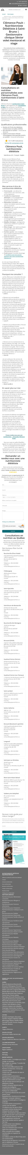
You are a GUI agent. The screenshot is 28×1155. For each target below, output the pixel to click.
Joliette (4, 989)
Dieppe (4, 1039)
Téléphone (4, 495)
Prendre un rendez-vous (14, 9)
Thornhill (4, 1022)
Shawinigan (5, 1008)
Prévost (12, 995)
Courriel (3, 490)
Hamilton (4, 1018)
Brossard (4, 986)
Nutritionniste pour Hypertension (11, 930)
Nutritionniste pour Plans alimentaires (13, 952)
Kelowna (4, 1044)
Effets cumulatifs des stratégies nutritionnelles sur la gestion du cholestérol (11, 1133)
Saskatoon (9, 1049)
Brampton (5, 1017)
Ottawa (21, 1020)
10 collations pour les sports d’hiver (12, 1107)
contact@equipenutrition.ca (19, 3)
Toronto (10, 1022)
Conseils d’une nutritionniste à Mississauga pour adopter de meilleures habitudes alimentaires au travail (13, 1078)
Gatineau (17, 988)
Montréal (4, 993)
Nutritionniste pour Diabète (10, 913)
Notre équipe (10, 14)
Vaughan (20, 1022)
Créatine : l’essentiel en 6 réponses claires (14, 1113)
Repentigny (5, 997)
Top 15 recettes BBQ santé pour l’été (12, 1067)
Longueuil (16, 989)
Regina (4, 1049)
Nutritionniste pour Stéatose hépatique (13, 961)
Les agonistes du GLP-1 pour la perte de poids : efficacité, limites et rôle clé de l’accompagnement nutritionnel (13, 1116)
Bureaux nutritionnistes (7, 886)
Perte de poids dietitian (8, 950)
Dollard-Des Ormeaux (8, 988)
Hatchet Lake (17, 1034)
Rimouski (11, 997)
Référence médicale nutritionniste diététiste (12, 877)
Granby (23, 988)
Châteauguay (11, 986)
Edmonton (10, 1029)
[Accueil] (2, 9)
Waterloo (4, 1024)
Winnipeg (5, 1054)
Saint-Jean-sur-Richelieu (15, 1002)
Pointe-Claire (5, 995)
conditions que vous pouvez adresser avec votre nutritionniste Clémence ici (13, 256)
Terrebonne (19, 1008)
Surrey (9, 1044)
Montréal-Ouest (12, 993)
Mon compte (23, 5)
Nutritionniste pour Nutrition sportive (13, 948)
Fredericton (10, 1039)
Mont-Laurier (10, 991)
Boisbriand (11, 984)
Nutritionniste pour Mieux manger (12, 945)
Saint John (22, 1039)
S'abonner (14, 831)
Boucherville (17, 984)
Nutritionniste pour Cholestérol (11, 908)
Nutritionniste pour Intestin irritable (12, 932)
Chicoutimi (19, 986)
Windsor (10, 1024)
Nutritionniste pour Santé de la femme (13, 954)
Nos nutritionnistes (6, 884)
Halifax (11, 1034)
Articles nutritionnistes (7, 888)
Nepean (11, 1020)
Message (4, 510)
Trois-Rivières (6, 1010)
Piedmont (20, 993)
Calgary (4, 1029)
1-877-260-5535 (22, 1)
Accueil (4, 14)
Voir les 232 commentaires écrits (14, 143)
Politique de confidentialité (8, 521)
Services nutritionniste (7, 882)
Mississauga (5, 1020)
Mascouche (22, 989)
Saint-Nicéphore (12, 1004)
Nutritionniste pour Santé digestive (12, 956)
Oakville (16, 1020)
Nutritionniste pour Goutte (9, 924)
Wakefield (5, 1012)
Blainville (4, 984)
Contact (4, 879)
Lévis (11, 989)
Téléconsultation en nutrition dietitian (13, 967)
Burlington (11, 1017)
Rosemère (17, 997)
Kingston (10, 1018)
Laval (8, 989)
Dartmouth (5, 1034)
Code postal (4, 505)
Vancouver (15, 1044)
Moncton (16, 1039)
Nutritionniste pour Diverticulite (11, 915)
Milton (21, 1018)
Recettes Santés (5, 890)
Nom (3, 484)
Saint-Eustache (13, 1001)
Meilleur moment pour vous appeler (9, 500)
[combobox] (4, 497)
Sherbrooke (12, 1008)
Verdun (23, 1010)
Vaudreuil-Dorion (15, 1010)
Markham (16, 1018)
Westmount (11, 1012)
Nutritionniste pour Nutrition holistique (13, 946)
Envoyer (13, 531)
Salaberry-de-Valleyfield (14, 1006)
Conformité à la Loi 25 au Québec (11, 1089)
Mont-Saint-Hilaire (20, 991)
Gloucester (18, 1017)
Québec (17, 995)
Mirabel (4, 991)
